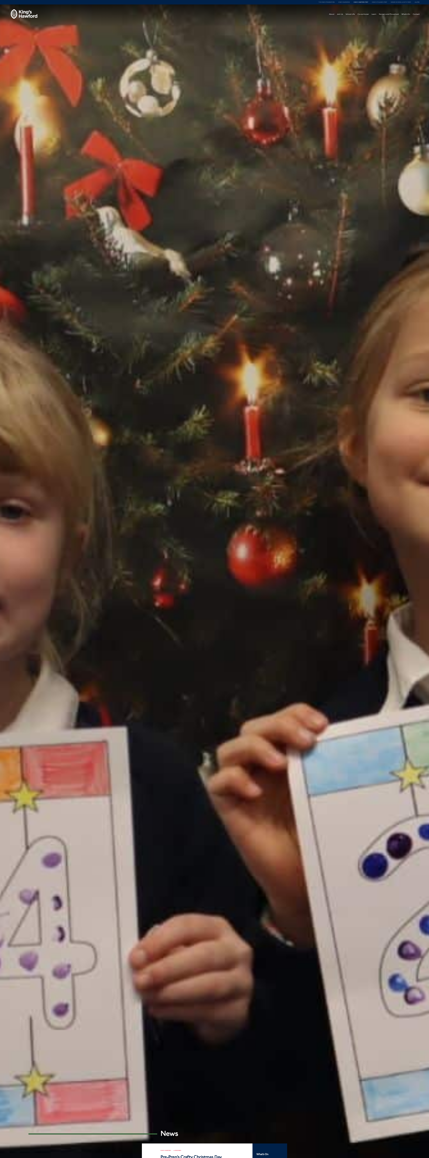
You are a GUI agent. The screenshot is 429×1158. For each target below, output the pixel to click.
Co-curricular (363, 14)
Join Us (340, 14)
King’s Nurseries (344, 2)
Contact (416, 14)
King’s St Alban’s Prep (379, 2)
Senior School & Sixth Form (401, 2)
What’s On (406, 14)
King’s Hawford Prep (361, 2)
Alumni (417, 2)
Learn (374, 14)
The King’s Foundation (327, 2)
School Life (350, 14)
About (331, 14)
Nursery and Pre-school (389, 14)
